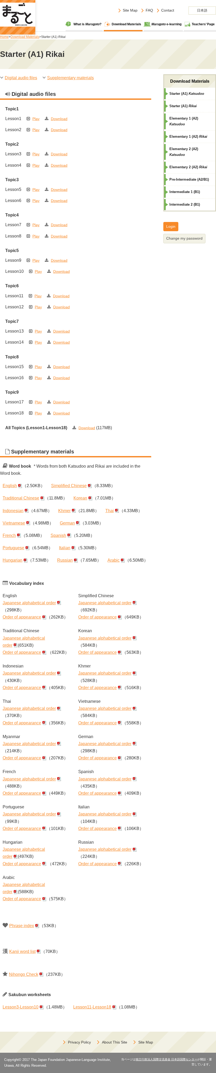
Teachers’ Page (203, 24)
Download (59, 119)
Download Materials (126, 24)
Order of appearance (22, 617)
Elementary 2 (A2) (183, 152)
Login (170, 226)
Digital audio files (21, 78)
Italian (64, 548)
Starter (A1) (186, 94)
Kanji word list (22, 951)
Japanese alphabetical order (29, 603)
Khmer (64, 510)
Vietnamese (14, 523)
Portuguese (13, 548)
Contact (167, 10)
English (10, 485)
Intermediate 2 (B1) (184, 204)
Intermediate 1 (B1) (184, 192)
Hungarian (12, 560)
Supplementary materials (70, 78)
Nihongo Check (23, 974)
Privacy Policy (79, 1042)
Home (4, 37)
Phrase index (21, 925)
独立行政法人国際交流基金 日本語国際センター (166, 1059)
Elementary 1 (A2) (183, 121)
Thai (109, 510)
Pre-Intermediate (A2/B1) (189, 179)
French (9, 535)
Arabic (113, 560)
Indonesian (13, 510)
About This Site (114, 1042)
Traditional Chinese (21, 498)
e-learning (166, 24)
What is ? (87, 24)
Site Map (130, 10)
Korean (80, 498)
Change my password (184, 238)
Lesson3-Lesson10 (20, 1007)
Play (36, 119)
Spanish (58, 535)
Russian (65, 560)
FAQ (149, 10)
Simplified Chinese (69, 485)
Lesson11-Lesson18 (92, 1007)
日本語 (202, 10)
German (67, 523)
